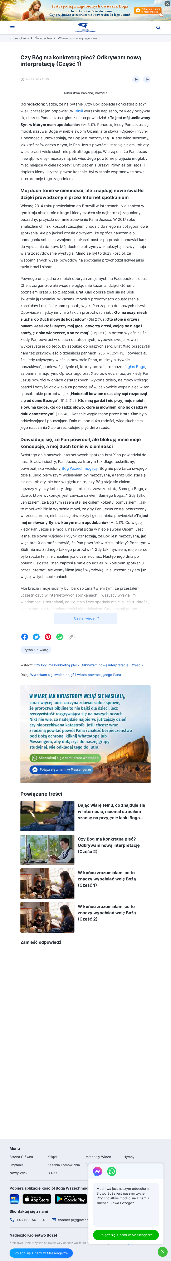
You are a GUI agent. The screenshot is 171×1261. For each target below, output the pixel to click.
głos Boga (136, 366)
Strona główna (19, 38)
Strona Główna (21, 1157)
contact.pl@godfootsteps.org (81, 1220)
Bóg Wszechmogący (80, 468)
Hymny (129, 1157)
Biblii (79, 111)
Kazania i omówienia (64, 1165)
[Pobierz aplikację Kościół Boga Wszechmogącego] (14, 1198)
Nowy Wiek (19, 1173)
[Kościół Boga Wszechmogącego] (85, 27)
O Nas (52, 1173)
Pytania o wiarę (36, 650)
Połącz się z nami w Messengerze (41, 1253)
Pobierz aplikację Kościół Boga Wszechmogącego (55, 1188)
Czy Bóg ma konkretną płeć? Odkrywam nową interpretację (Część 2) (89, 665)
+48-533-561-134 (30, 1220)
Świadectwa (43, 38)
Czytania (17, 1165)
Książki (53, 1157)
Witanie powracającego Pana (78, 38)
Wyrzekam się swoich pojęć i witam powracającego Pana (75, 675)
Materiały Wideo (98, 1157)
